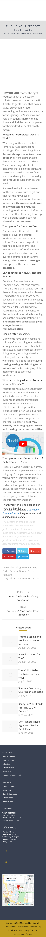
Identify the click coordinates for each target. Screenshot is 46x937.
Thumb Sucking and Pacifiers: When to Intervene (29, 640)
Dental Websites (12, 926)
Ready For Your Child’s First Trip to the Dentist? (30, 707)
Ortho (31, 571)
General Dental (17, 571)
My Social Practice (31, 926)
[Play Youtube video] (23, 443)
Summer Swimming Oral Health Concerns (30, 689)
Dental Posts (29, 567)
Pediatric (7, 574)
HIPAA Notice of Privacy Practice (22, 930)
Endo (5, 571)
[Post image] (10, 641)
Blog (18, 567)
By (10, 578)
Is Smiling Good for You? (29, 656)
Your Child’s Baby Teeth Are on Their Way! (28, 674)
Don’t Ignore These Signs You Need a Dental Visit (29, 725)
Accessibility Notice (23, 934)
